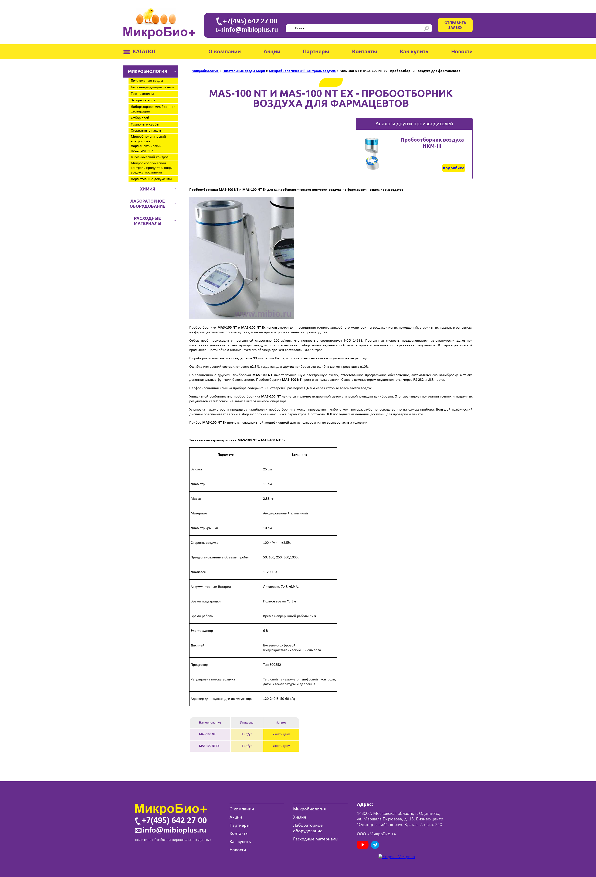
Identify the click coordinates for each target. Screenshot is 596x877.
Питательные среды (147, 81)
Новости (462, 52)
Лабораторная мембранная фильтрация (153, 109)
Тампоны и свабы (145, 124)
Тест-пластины (142, 94)
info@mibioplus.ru (251, 30)
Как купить (414, 52)
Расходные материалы (147, 221)
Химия (147, 189)
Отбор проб (140, 118)
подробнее (453, 168)
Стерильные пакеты (147, 131)
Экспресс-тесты (143, 100)
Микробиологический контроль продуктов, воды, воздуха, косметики (152, 167)
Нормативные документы (151, 179)
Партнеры (316, 52)
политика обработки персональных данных (173, 840)
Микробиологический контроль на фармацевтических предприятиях (148, 144)
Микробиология (147, 71)
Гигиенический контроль (150, 157)
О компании (224, 52)
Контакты (364, 52)
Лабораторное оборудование (147, 203)
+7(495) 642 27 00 (250, 21)
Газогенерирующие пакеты (152, 87)
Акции (272, 52)
